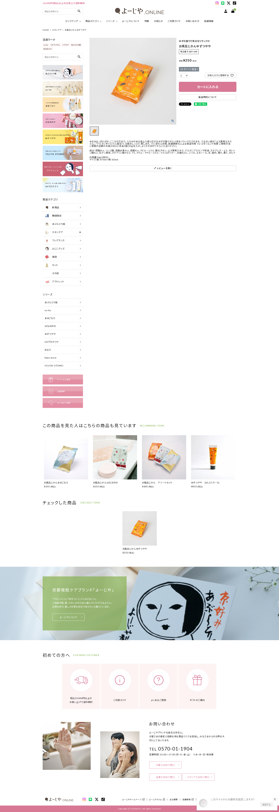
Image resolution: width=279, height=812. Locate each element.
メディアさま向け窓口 (198, 777)
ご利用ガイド (174, 21)
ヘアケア (65, 45)
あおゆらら (47, 49)
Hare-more (50, 357)
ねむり (48, 349)
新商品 (55, 207)
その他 (55, 273)
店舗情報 (209, 21)
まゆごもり (50, 318)
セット (55, 265)
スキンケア (57, 30)
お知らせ (158, 21)
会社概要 (174, 799)
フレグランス (58, 240)
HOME (46, 30)
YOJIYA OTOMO (54, 365)
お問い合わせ (192, 21)
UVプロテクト (52, 341)
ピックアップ (71, 21)
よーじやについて (131, 21)
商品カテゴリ (92, 21)
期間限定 (57, 215)
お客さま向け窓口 (165, 765)
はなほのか (50, 326)
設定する (267, 804)
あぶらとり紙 (76, 45)
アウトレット (58, 281)
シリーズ (110, 21)
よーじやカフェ (155, 799)
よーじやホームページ (132, 799)
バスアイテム (55, 45)
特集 (147, 21)
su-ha (45, 45)
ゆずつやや (50, 334)
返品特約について (207, 97)
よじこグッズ (58, 248)
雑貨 (54, 256)
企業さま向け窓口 (165, 777)
